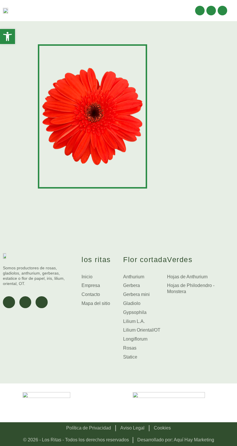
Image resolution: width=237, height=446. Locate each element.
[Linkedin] (222, 10)
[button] (184, 10)
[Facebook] (200, 10)
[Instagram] (211, 10)
